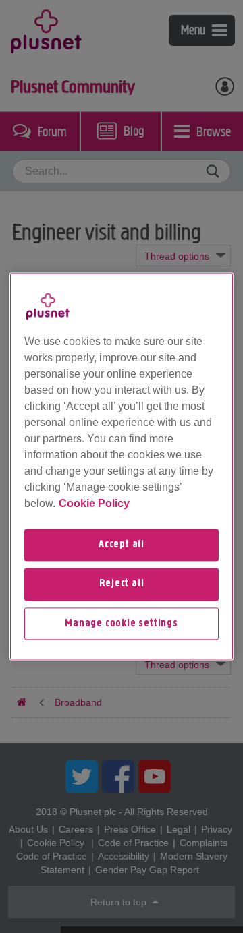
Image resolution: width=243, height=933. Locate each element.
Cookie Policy (94, 503)
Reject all (121, 584)
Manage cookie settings (121, 623)
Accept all (121, 544)
